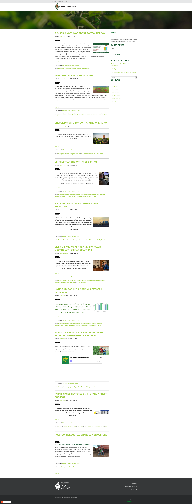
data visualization (64, 196)
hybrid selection (92, 323)
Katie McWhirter (64, 165)
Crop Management (115, 95)
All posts (57, 473)
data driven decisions (84, 68)
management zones (94, 280)
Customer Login (62, 1)
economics (96, 239)
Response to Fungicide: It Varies (74, 75)
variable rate (75, 68)
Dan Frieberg (63, 126)
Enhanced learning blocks (64, 114)
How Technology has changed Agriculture (81, 435)
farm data (106, 239)
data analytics (70, 153)
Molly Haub (62, 36)
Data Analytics (114, 89)
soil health (79, 387)
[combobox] (123, 77)
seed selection (76, 325)
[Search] (136, 77)
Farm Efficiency (115, 92)
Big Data (79, 196)
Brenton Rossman (64, 78)
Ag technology (68, 68)
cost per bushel (81, 239)
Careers (54, 1)
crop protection (84, 280)
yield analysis (91, 153)
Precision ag (61, 68)
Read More (57, 61)
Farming (60, 239)
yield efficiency (101, 114)
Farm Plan (62, 116)
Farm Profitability (115, 86)
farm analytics (64, 155)
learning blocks (82, 114)
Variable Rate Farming (116, 98)
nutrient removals (91, 196)
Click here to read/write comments (70, 65)
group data (102, 280)
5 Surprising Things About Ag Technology (80, 33)
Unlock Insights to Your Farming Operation (81, 123)
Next (56, 475)
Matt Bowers (63, 338)
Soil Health (113, 101)
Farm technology (62, 153)
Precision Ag (114, 83)
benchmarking (58, 282)
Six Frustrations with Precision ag (76, 162)
